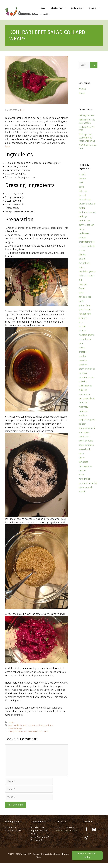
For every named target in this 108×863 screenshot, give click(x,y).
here (7, 146)
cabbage (83, 216)
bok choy (83, 191)
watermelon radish (88, 483)
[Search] (93, 65)
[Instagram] (86, 838)
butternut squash (87, 212)
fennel (82, 288)
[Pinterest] (94, 829)
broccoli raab (85, 199)
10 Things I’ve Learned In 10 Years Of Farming (87, 137)
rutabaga (83, 411)
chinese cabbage (87, 246)
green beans (85, 309)
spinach (82, 424)
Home (42, 8)
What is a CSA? (57, 8)
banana (82, 178)
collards (18, 725)
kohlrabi (40, 725)
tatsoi (81, 453)
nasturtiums (85, 339)
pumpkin (83, 373)
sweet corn (84, 436)
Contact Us (44, 14)
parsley (82, 356)
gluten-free (84, 305)
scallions (49, 725)
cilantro (82, 254)
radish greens (85, 385)
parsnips (83, 360)
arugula (82, 174)
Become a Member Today (87, 855)
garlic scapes (29, 725)
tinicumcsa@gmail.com (66, 830)
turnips (82, 470)
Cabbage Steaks (86, 115)
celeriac (82, 237)
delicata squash (86, 275)
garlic (81, 292)
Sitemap (37, 854)
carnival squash (86, 225)
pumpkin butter (86, 377)
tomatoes (83, 462)
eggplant (83, 284)
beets (10, 725)
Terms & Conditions (51, 854)
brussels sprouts (87, 203)
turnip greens (85, 466)
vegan (82, 474)
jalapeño (83, 318)
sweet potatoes (86, 445)
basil (81, 182)
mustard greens (86, 335)
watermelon (84, 479)
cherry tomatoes (87, 242)
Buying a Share (77, 8)
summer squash (87, 428)
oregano (83, 352)
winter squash (85, 487)
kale (81, 322)
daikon (82, 267)
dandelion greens (87, 271)
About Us (93, 8)
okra (81, 343)
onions (82, 347)
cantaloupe (84, 220)
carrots (82, 229)
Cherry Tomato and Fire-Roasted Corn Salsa (28, 731)
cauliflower (84, 233)
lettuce (82, 330)
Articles (82, 89)
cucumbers (84, 263)
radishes (83, 390)
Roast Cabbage (15, 728)
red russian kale (86, 398)
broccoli (82, 195)
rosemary (83, 407)
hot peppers (85, 314)
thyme (82, 457)
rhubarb (83, 402)
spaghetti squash (87, 419)
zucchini (82, 491)
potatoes (83, 364)
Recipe (11, 722)
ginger (82, 301)
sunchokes (84, 432)
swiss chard (84, 449)
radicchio (83, 381)
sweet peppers (86, 441)
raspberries (84, 394)
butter (82, 208)
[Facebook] (86, 829)
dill (80, 280)
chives (82, 250)
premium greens (87, 369)
